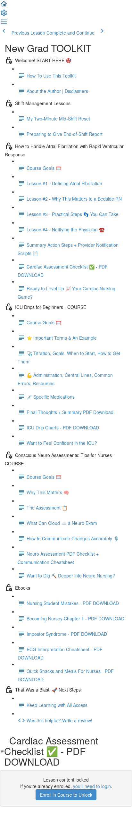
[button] (4, 6)
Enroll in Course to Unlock (66, 795)
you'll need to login (92, 786)
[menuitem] (4, 15)
